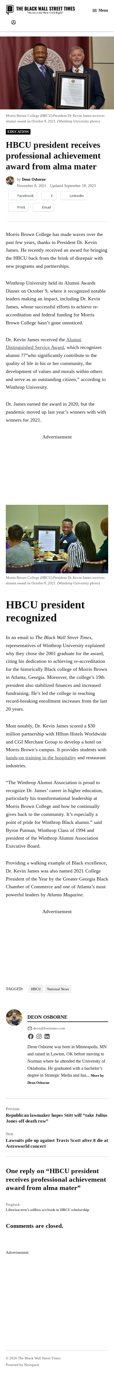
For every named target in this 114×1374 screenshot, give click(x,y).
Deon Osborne (34, 179)
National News (58, 989)
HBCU (36, 989)
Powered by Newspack (22, 1365)
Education (18, 132)
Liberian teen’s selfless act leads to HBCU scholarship (47, 1210)
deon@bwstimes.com (49, 1028)
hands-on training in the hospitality (41, 757)
